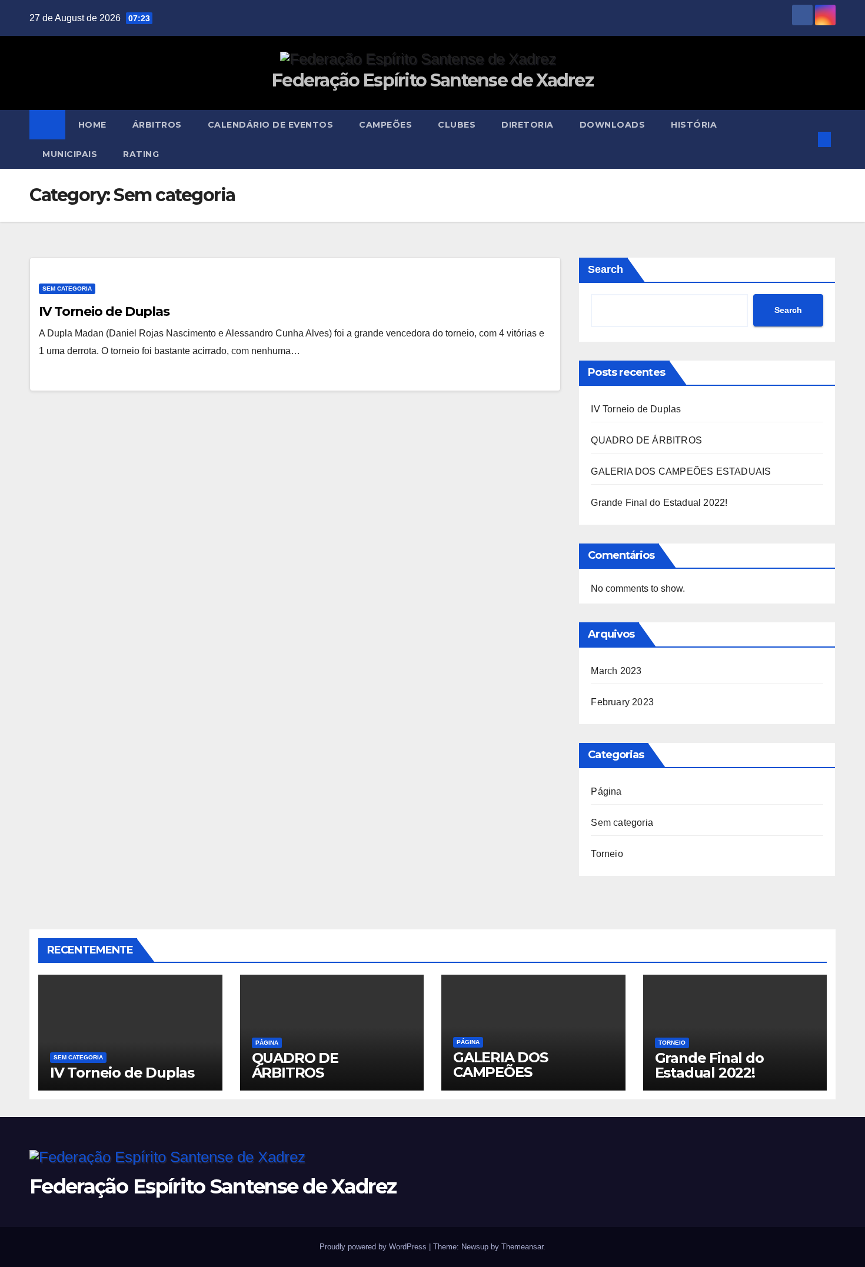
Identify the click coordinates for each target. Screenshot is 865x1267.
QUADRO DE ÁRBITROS (646, 440)
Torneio (607, 854)
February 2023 (622, 702)
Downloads (613, 124)
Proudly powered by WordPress (374, 1246)
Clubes (456, 124)
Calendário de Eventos (271, 124)
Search (605, 269)
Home (92, 124)
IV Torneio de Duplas (104, 311)
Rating (141, 154)
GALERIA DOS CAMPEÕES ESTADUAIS (681, 471)
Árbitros (157, 124)
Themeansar (522, 1246)
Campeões (385, 124)
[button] (805, 139)
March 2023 (616, 671)
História (694, 124)
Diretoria (527, 124)
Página (606, 791)
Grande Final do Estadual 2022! (659, 503)
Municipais (69, 154)
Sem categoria (67, 288)
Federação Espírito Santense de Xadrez (432, 80)
